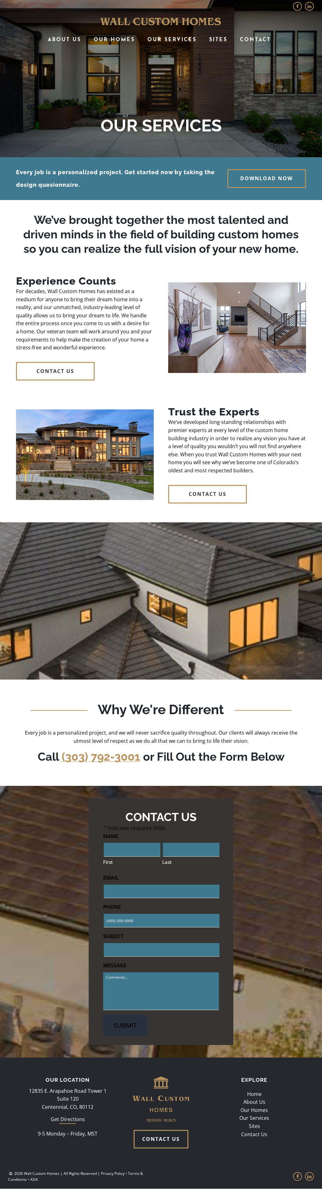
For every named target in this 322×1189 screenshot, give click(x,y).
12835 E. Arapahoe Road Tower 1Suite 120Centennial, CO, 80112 (68, 1098)
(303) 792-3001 (101, 756)
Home (254, 1094)
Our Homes (114, 39)
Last (167, 862)
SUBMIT (125, 1025)
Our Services (172, 39)
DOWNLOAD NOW (266, 178)
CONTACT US (55, 371)
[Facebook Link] (297, 6)
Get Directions (68, 1119)
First (108, 862)
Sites (218, 39)
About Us (64, 39)
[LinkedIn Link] (309, 6)
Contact (255, 39)
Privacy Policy (113, 1173)
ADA (34, 1179)
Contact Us (254, 1134)
